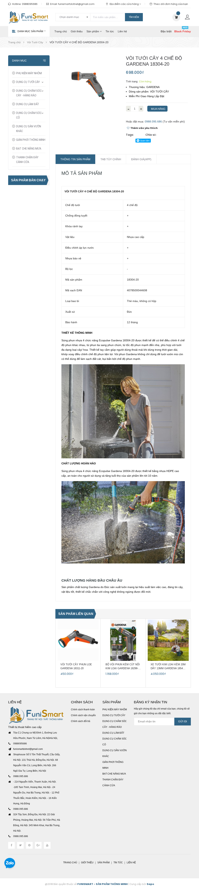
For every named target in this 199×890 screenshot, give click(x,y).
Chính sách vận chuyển (83, 715)
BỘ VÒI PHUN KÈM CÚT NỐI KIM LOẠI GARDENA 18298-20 (123, 666)
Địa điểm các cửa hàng (124, 4)
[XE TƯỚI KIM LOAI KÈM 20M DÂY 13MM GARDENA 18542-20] (168, 640)
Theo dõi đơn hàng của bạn (171, 4)
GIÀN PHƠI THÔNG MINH (30, 139)
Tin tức (110, 31)
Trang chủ (60, 31)
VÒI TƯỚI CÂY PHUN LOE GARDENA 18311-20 (76, 666)
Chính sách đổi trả (80, 721)
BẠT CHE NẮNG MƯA (28, 148)
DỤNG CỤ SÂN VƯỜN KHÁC (28, 129)
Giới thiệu (77, 31)
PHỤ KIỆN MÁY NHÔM (29, 73)
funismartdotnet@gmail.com (76, 4)
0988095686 (30, 4)
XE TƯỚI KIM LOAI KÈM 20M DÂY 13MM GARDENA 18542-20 (168, 666)
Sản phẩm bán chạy (28, 180)
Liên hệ (122, 31)
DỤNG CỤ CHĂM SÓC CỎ (29, 115)
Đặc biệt (166, 31)
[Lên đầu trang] (191, 866)
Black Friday (182, 31)
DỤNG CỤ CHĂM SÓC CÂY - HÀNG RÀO (29, 93)
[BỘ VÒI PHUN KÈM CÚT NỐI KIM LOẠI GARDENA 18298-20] (123, 640)
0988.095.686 (153, 121)
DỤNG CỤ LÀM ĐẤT (27, 104)
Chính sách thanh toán (83, 709)
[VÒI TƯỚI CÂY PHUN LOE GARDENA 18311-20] (78, 640)
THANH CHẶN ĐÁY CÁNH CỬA (27, 160)
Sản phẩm (93, 31)
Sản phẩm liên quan (75, 613)
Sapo (150, 884)
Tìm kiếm (134, 17)
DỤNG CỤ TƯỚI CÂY (28, 82)
